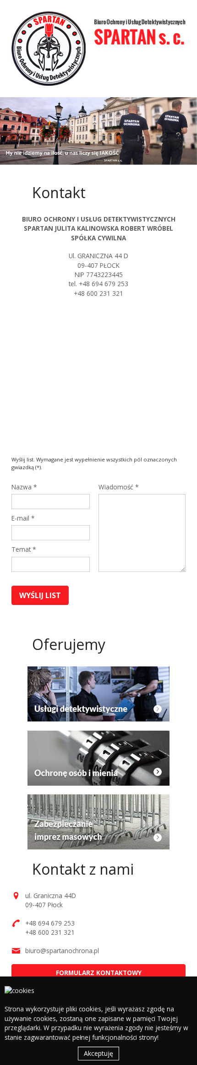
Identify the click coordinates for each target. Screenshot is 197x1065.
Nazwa (24, 487)
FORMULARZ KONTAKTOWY (99, 972)
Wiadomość (118, 487)
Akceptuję (98, 1053)
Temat (23, 549)
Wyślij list (40, 595)
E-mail (22, 518)
